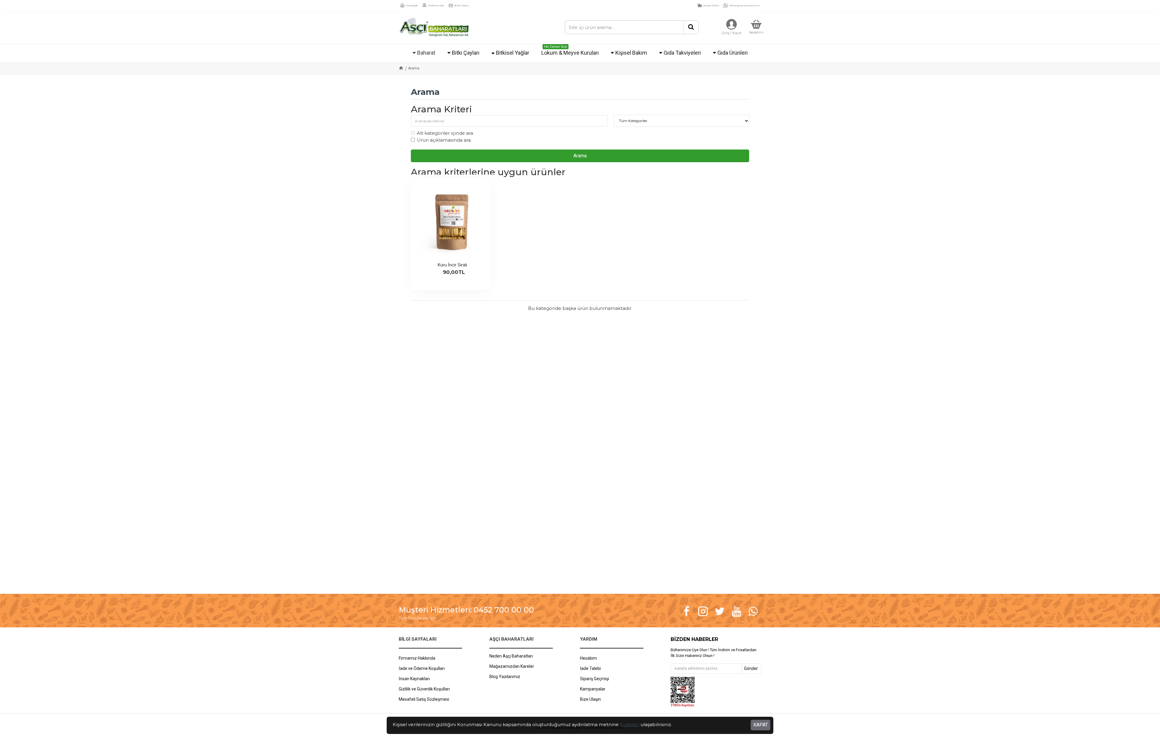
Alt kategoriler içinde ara (445, 133)
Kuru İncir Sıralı (452, 265)
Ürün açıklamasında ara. (444, 140)
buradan (629, 724)
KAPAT (760, 725)
